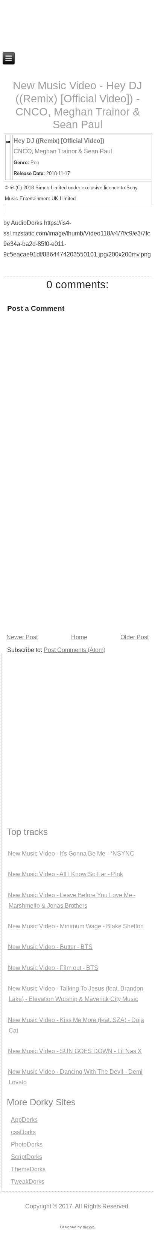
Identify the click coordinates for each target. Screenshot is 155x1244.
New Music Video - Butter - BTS (50, 947)
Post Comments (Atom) (74, 650)
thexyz (88, 1227)
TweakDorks (27, 1181)
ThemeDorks (28, 1169)
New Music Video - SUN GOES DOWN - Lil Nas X (75, 1051)
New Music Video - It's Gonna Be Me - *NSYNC (71, 853)
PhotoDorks (27, 1144)
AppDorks (24, 1120)
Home (79, 637)
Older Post (134, 637)
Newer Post (22, 637)
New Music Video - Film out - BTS (53, 968)
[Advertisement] (77, 551)
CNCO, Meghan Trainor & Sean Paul (63, 151)
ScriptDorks (26, 1157)
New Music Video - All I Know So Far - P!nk (65, 874)
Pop (34, 162)
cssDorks (23, 1132)
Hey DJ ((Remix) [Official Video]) (59, 141)
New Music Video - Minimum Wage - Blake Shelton (76, 926)
